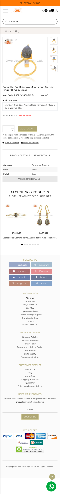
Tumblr (43, 277)
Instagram (43, 265)
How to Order (30, 376)
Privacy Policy (30, 344)
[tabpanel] (16, 220)
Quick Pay (30, 383)
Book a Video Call (30, 325)
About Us (30, 298)
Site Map (30, 308)
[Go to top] (52, 477)
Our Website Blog (30, 318)
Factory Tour (30, 301)
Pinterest (43, 271)
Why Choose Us (30, 304)
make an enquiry (31, 143)
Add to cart (27, 128)
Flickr (44, 283)
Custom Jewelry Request (30, 314)
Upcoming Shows (30, 311)
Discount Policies (30, 337)
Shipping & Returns (30, 379)
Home (8, 31)
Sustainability (30, 354)
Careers (30, 321)
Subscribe (30, 416)
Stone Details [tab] (42, 155)
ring (17, 31)
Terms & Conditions (30, 340)
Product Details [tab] (20, 155)
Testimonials (30, 350)
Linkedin (21, 277)
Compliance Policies (30, 357)
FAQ (30, 373)
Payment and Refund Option (30, 347)
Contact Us (30, 369)
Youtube (21, 271)
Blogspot (21, 283)
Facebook (21, 265)
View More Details (29, 179)
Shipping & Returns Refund (30, 386)
